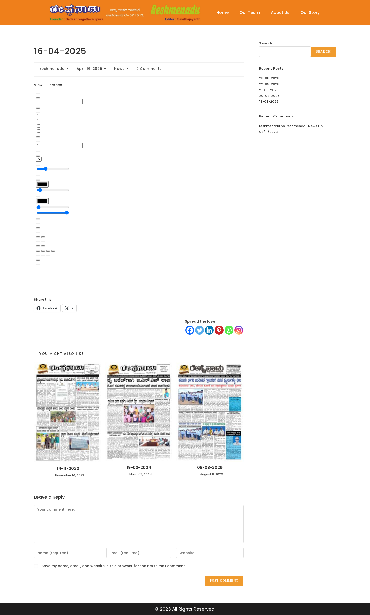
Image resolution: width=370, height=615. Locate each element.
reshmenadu (52, 68)
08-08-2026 (210, 467)
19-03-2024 (139, 467)
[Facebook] (189, 330)
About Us (280, 12)
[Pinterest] (219, 330)
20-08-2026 (269, 95)
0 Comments (149, 68)
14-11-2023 (68, 468)
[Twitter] (199, 330)
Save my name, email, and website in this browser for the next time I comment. (114, 565)
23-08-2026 (269, 78)
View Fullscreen (48, 84)
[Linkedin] (209, 330)
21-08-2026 (268, 90)
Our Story (310, 12)
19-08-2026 (268, 101)
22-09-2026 (269, 83)
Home (222, 12)
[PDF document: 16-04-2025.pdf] (139, 188)
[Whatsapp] (229, 330)
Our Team (250, 12)
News (119, 68)
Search (265, 43)
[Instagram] (238, 330)
